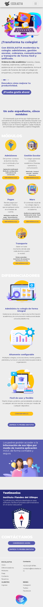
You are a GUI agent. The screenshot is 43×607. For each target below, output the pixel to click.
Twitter (25, 588)
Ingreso (4, 585)
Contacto (5, 576)
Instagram (27, 585)
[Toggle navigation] (35, 4)
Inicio (4, 565)
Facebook (27, 591)
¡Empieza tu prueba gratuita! (21, 425)
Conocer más (21, 414)
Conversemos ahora (21, 543)
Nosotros (5, 579)
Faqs (3, 573)
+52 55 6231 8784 (29, 566)
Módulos (5, 571)
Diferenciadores (8, 568)
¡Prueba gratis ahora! (16, 92)
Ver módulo (11, 177)
